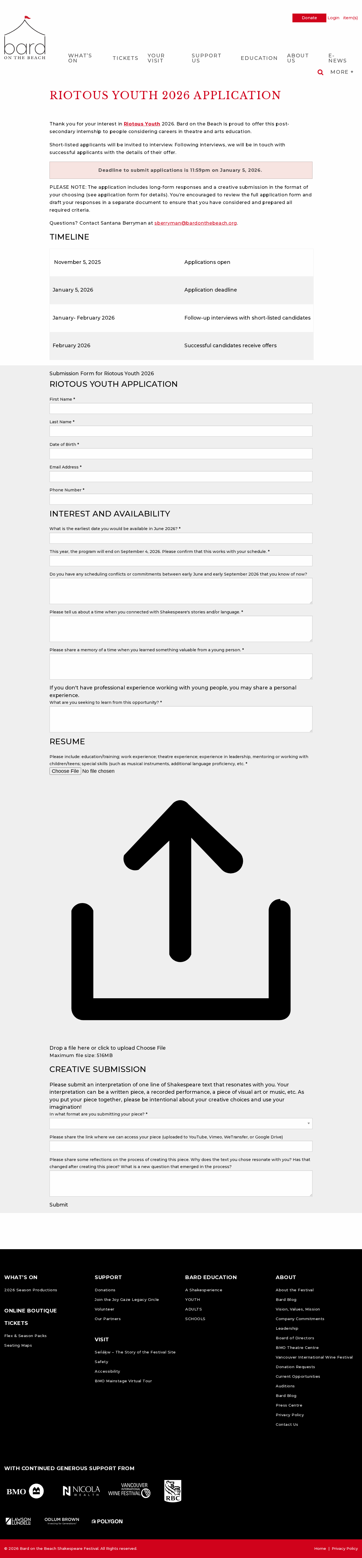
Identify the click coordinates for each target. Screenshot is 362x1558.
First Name (62, 399)
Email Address (65, 467)
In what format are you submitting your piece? (98, 1114)
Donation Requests (295, 1366)
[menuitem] (86, 58)
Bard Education (211, 1277)
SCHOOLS (195, 1318)
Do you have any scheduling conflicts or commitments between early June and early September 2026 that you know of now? (178, 574)
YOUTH (192, 1299)
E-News (337, 58)
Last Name (61, 421)
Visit (102, 1339)
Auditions (285, 1386)
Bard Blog (286, 1299)
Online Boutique (30, 1310)
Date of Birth (64, 444)
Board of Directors (295, 1338)
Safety (101, 1361)
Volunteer (105, 1309)
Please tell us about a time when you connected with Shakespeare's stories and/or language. (146, 612)
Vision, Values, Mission (298, 1309)
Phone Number (66, 489)
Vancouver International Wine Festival (314, 1357)
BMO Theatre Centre (297, 1347)
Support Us (206, 58)
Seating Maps (18, 1345)
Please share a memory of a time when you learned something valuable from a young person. (146, 649)
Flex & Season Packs (25, 1335)
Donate (309, 17)
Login (333, 17)
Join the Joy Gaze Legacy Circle (127, 1299)
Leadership (287, 1328)
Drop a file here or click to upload (92, 1048)
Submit (58, 1204)
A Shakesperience (203, 1290)
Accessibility (107, 1371)
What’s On (80, 58)
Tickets (126, 58)
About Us (298, 58)
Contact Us (287, 1424)
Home (320, 1548)
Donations (105, 1290)
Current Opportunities (298, 1376)
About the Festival (295, 1290)
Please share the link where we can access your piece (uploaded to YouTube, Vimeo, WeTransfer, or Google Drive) (166, 1137)
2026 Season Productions (30, 1290)
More (340, 72)
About (286, 1277)
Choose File (151, 1048)
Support (108, 1277)
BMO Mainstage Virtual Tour (123, 1381)
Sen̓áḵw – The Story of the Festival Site (135, 1352)
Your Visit (156, 58)
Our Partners (108, 1318)
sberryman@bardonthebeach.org (195, 223)
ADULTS (193, 1309)
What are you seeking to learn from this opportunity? (105, 702)
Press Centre (289, 1405)
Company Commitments (300, 1318)
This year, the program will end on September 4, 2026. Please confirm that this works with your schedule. (159, 551)
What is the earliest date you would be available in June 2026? (114, 528)
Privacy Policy (290, 1414)
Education (259, 58)
